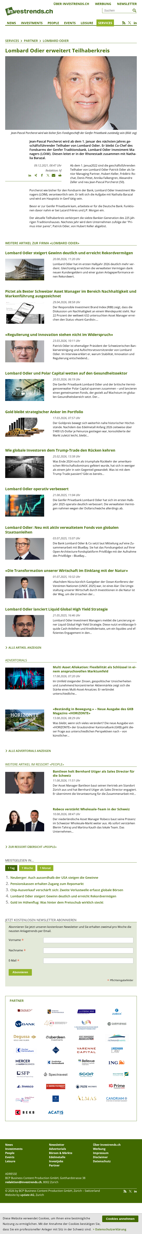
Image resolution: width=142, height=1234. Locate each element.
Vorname (16, 939)
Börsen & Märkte (60, 1153)
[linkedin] (28, 176)
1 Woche (27, 868)
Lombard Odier (56, 41)
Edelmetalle (57, 1157)
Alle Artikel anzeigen (24, 647)
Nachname (17, 950)
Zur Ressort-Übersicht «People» (32, 847)
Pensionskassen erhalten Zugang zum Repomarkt (47, 884)
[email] (52, 176)
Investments (32, 23)
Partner (31, 41)
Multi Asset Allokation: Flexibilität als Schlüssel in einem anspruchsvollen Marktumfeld (94, 669)
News (11, 23)
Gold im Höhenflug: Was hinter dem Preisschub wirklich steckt (56, 902)
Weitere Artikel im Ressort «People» (34, 764)
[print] (58, 176)
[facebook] (40, 176)
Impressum (101, 1153)
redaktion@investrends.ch (23, 1182)
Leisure (87, 23)
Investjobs (56, 1161)
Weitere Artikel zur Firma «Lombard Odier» (42, 243)
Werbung (103, 4)
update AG (27, 1195)
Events (70, 23)
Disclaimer (100, 1157)
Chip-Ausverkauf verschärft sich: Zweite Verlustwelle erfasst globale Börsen (66, 890)
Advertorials (16, 660)
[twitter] (46, 176)
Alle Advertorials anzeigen (29, 751)
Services (105, 23)
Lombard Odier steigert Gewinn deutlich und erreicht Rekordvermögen (63, 896)
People (53, 23)
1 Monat (45, 868)
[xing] (34, 176)
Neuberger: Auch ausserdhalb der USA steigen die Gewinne (54, 877)
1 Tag (11, 868)
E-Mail (14, 960)
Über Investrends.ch (71, 4)
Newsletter (127, 4)
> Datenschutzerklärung (109, 1229)
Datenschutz (102, 1161)
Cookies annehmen (120, 1219)
